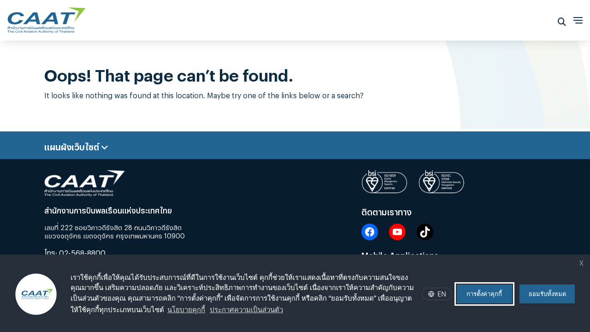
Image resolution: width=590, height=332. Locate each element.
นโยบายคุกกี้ (186, 309)
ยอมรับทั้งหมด (547, 294)
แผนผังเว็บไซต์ (72, 145)
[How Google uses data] (287, 310)
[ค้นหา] (562, 20)
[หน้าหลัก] (46, 18)
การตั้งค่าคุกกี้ (484, 294)
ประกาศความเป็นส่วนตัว (246, 309)
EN (441, 293)
